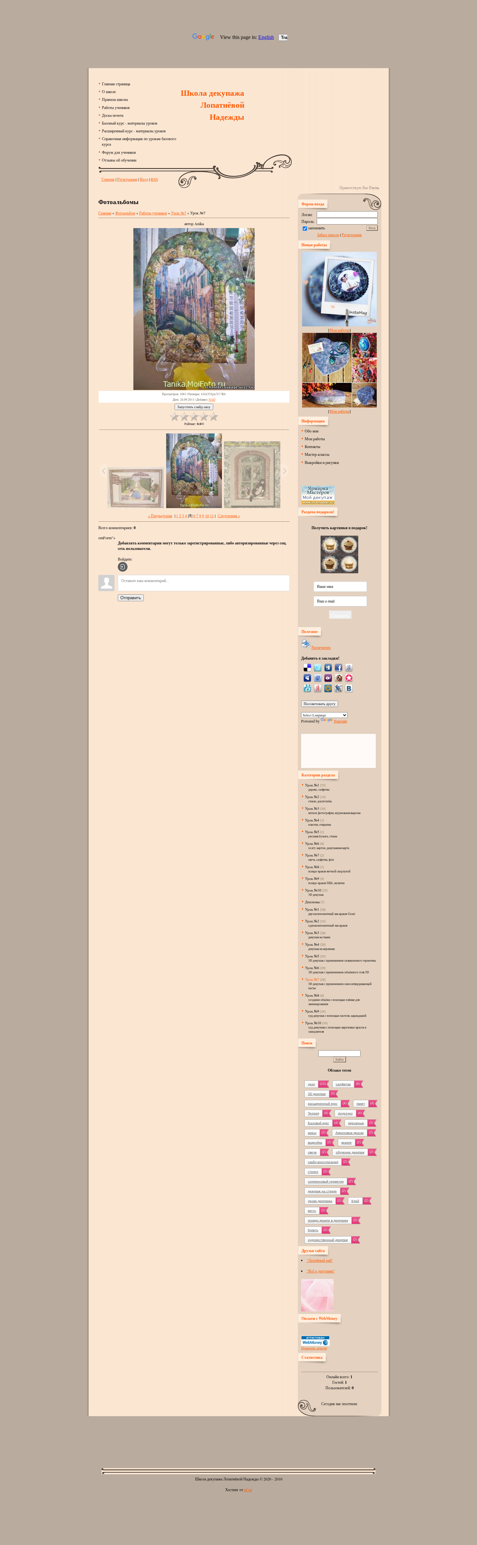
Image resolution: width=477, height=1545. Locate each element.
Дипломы (312, 901)
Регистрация (127, 179)
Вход (144, 179)
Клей (355, 1201)
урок (311, 1084)
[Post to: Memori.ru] (349, 677)
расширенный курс (322, 1103)
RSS (154, 179)
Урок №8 (312, 866)
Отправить (130, 597)
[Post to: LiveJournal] (338, 687)
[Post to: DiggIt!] (328, 667)
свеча (312, 1152)
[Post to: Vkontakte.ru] (349, 687)
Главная (108, 179)
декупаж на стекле (322, 1191)
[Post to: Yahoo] (328, 677)
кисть (312, 1210)
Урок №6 (312, 843)
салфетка (343, 1084)
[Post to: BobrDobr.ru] (338, 677)
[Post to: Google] (349, 667)
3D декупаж (317, 1094)
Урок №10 (313, 890)
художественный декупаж (328, 1240)
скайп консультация (323, 1162)
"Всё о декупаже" (321, 1270)
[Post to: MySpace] (307, 677)
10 (207, 515)
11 (212, 515)
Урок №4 (312, 820)
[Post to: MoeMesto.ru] (307, 687)
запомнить (316, 227)
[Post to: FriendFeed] (317, 677)
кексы (312, 1133)
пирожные (356, 1123)
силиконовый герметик (326, 1181)
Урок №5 (312, 831)
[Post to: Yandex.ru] (317, 687)
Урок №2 (312, 796)
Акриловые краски (350, 1133)
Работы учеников (153, 212)
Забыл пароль (328, 234)
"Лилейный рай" (320, 1260)
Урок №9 (312, 878)
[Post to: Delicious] (307, 667)
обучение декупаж (350, 1152)
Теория (313, 1113)
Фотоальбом (125, 212)
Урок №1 (312, 785)
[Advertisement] (238, 1437)
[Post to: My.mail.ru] (328, 687)
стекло (313, 1172)
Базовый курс (318, 1123)
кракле (346, 1142)
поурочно (345, 1113)
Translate (340, 721)
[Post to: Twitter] (317, 667)
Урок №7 (178, 212)
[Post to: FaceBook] (338, 667)
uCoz (248, 1489)
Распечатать (321, 647)
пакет (361, 1103)
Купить (313, 1230)
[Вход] (123, 567)
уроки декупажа (320, 1201)
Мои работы (339, 330)
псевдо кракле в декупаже (328, 1220)
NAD (212, 399)
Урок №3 (312, 808)
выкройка (315, 1142)
